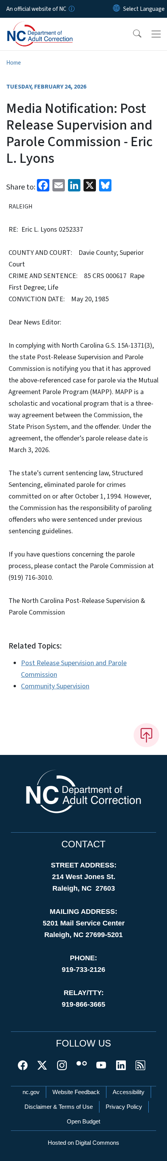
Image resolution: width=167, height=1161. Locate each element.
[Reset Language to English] (116, 9)
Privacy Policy (124, 1106)
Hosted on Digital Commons (83, 1142)
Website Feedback (76, 1092)
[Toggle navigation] (156, 34)
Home (13, 62)
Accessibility (128, 1092)
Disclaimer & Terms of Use (58, 1106)
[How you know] (71, 9)
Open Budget (83, 1121)
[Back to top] (146, 735)
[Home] (50, 26)
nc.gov (31, 1092)
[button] (132, 34)
